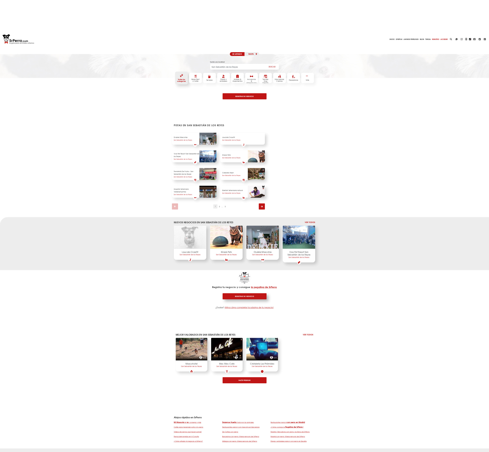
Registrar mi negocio (244, 296)
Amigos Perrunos (411, 39)
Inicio (392, 39)
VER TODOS (310, 222)
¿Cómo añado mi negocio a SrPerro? (188, 441)
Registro (435, 39)
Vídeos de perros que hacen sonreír (188, 432)
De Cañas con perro (230, 432)
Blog (422, 39)
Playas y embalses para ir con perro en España (289, 441)
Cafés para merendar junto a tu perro (188, 427)
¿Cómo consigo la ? (287, 427)
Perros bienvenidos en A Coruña (186, 436)
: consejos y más (187, 422)
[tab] (237, 54)
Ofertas (399, 39)
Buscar (272, 66)
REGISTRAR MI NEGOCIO (244, 96)
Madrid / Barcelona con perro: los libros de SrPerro (290, 432)
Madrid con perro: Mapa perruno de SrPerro (288, 436)
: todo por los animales (238, 422)
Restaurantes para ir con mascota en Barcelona (241, 427)
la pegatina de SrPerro (264, 287)
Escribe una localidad (217, 62)
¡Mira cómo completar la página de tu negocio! (249, 307)
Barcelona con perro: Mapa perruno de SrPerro (240, 436)
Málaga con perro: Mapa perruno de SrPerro (239, 441)
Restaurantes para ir (288, 422)
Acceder (444, 39)
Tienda (428, 39)
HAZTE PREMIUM (245, 380)
